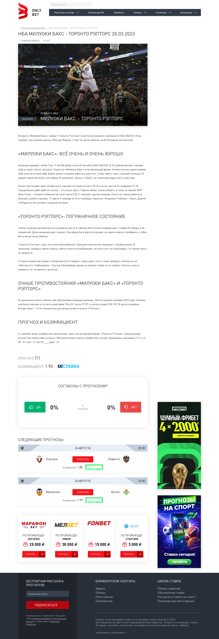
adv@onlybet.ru (118, 632)
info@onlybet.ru (103, 632)
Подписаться (46, 605)
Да (38, 407)
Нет (134, 407)
